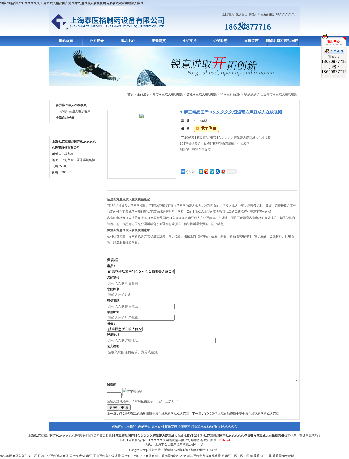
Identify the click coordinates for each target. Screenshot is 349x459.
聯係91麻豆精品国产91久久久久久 (272, 14)
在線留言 (241, 14)
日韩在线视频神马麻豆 (53, 456)
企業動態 (220, 41)
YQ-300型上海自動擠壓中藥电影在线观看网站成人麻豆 (241, 413)
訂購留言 (196, 161)
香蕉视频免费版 (283, 456)
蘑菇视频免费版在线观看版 (205, 456)
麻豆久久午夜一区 (24, 456)
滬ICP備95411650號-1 (205, 450)
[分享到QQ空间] (200, 171)
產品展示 (143, 94)
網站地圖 (6, 456)
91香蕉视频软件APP (172, 456)
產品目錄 (61, 93)
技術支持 (189, 41)
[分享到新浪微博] (206, 171)
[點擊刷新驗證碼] (133, 392)
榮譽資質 (159, 41)
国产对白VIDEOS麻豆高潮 (140, 456)
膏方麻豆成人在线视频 (168, 94)
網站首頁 (66, 41)
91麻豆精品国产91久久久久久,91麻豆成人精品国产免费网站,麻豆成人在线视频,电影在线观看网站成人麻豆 (71, 3)
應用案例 (158, 426)
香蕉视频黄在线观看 (107, 456)
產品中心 (128, 41)
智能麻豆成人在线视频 (75, 111)
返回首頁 (228, 14)
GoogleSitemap (138, 450)
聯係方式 (61, 130)
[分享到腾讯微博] (212, 171)
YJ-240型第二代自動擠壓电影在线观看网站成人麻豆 (154, 413)
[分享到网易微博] (223, 171)
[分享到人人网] (217, 171)
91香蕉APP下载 (261, 456)
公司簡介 (97, 41)
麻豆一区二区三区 (237, 456)
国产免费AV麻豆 (80, 456)
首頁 (130, 94)
